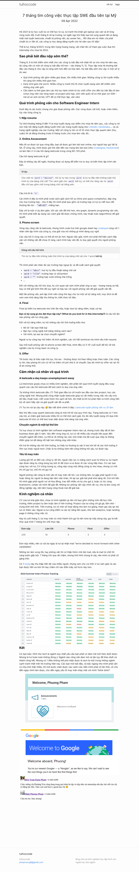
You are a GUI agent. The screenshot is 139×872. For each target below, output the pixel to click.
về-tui (110, 4)
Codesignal (99, 147)
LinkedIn (93, 126)
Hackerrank (112, 147)
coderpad (103, 228)
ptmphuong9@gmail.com (31, 862)
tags (117, 4)
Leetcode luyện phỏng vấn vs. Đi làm (94, 407)
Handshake (104, 126)
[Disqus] (69, 809)
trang (27, 564)
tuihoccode (27, 4)
